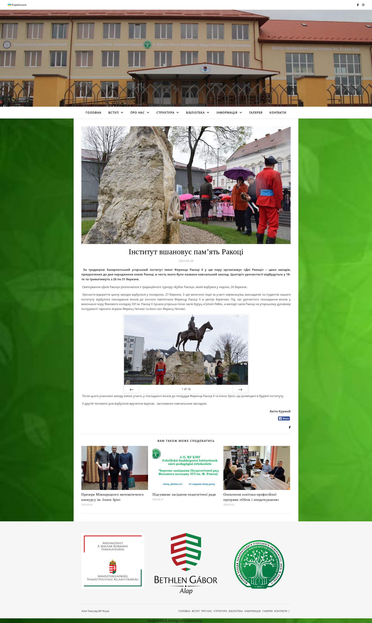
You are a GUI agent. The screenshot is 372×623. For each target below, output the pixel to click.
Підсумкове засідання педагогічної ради (184, 494)
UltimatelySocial (214, 621)
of (186, 389)
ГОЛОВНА (93, 112)
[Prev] (132, 389)
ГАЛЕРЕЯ (256, 112)
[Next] (240, 389)
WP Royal (103, 611)
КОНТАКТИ (278, 112)
